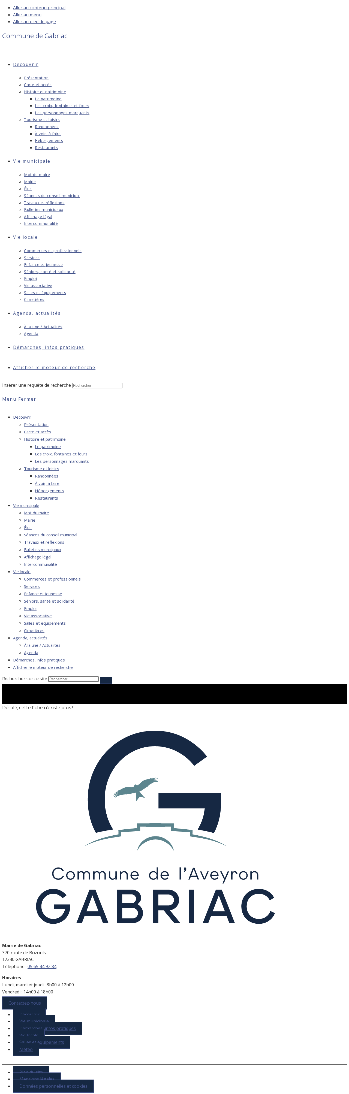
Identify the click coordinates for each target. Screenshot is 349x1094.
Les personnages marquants (62, 461)
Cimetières (34, 630)
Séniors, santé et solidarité (49, 601)
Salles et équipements (45, 623)
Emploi (30, 608)
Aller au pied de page (34, 22)
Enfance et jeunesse (43, 593)
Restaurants (46, 498)
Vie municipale (26, 505)
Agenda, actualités (30, 637)
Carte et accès (37, 431)
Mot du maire (36, 512)
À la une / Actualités (42, 645)
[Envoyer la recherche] (106, 680)
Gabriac (34, 35)
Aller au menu (27, 15)
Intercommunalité (40, 564)
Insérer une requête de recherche (36, 385)
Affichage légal (37, 557)
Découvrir (22, 417)
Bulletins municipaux (42, 549)
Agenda (31, 652)
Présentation (36, 424)
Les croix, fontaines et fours (61, 454)
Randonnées (46, 476)
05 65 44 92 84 (42, 966)
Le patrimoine (48, 446)
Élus (28, 527)
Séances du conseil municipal (50, 534)
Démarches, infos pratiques (39, 660)
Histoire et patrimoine (45, 439)
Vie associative (38, 615)
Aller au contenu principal (39, 8)
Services (32, 586)
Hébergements (49, 490)
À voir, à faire (47, 483)
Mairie (29, 520)
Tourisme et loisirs (41, 468)
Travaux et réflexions (44, 542)
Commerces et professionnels (52, 579)
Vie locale (22, 571)
